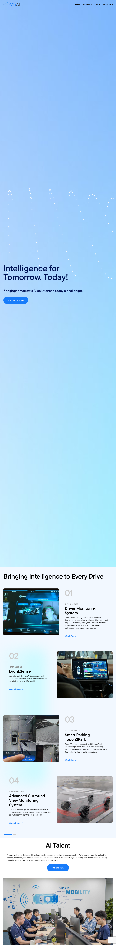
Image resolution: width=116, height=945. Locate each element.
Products (87, 4)
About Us (107, 4)
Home (77, 4)
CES (97, 4)
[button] (8, 834)
